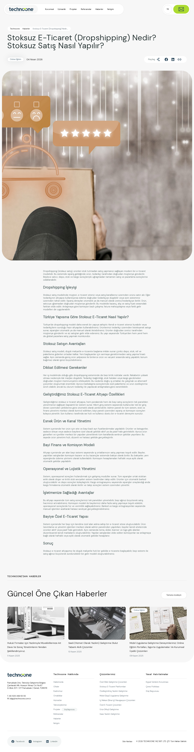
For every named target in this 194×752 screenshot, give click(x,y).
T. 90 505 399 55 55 (16, 696)
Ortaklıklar (57, 695)
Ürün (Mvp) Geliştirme (109, 709)
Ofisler (56, 686)
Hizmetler (57, 700)
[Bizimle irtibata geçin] (181, 9)
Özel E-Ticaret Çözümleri (110, 705)
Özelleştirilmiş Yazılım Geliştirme (113, 691)
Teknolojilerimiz (60, 705)
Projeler (73, 9)
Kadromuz (57, 691)
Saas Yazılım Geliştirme (110, 714)
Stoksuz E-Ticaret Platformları (113, 686)
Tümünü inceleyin (173, 595)
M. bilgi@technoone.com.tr (19, 698)
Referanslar (86, 9)
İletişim (110, 9)
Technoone (15, 28)
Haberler (99, 9)
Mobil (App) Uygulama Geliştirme (114, 695)
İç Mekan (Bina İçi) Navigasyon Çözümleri (117, 700)
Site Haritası (127, 741)
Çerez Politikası (152, 686)
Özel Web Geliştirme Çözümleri (113, 682)
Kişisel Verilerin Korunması (157, 682)
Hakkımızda (58, 682)
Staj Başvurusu (69, 709)
